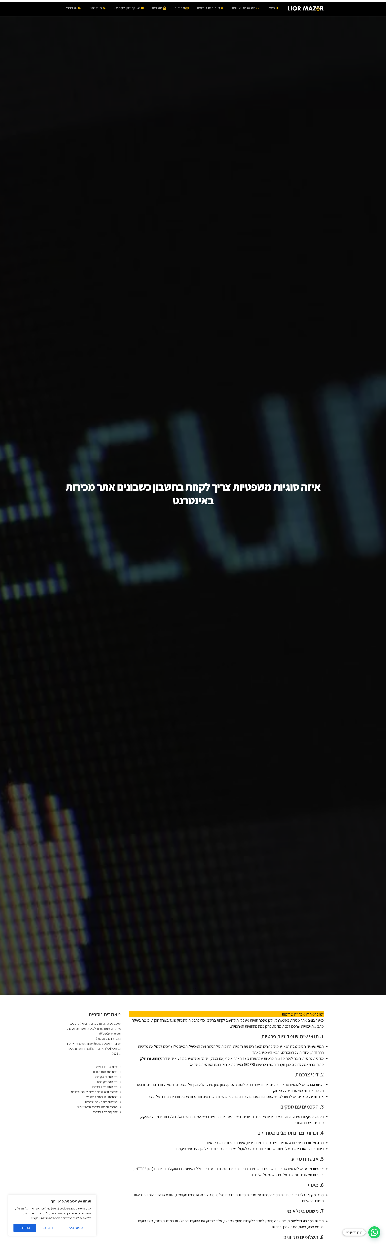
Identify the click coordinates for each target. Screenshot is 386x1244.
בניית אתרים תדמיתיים (105, 1072)
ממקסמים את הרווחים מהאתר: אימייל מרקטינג (95, 1023)
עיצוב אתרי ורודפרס (107, 1067)
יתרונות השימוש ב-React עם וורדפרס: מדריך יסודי (93, 1044)
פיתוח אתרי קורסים (107, 1082)
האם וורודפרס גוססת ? (108, 1039)
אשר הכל (25, 1228)
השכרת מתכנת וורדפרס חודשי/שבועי (97, 1107)
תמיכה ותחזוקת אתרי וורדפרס (101, 1102)
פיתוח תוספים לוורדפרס (104, 1087)
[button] (374, 1232)
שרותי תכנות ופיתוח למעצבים (102, 1097)
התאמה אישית (75, 1228)
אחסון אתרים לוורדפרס (105, 1112)
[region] (52, 1215)
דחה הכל (48, 1228)
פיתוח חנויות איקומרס (106, 1077)
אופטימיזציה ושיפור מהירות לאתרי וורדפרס (94, 1092)
